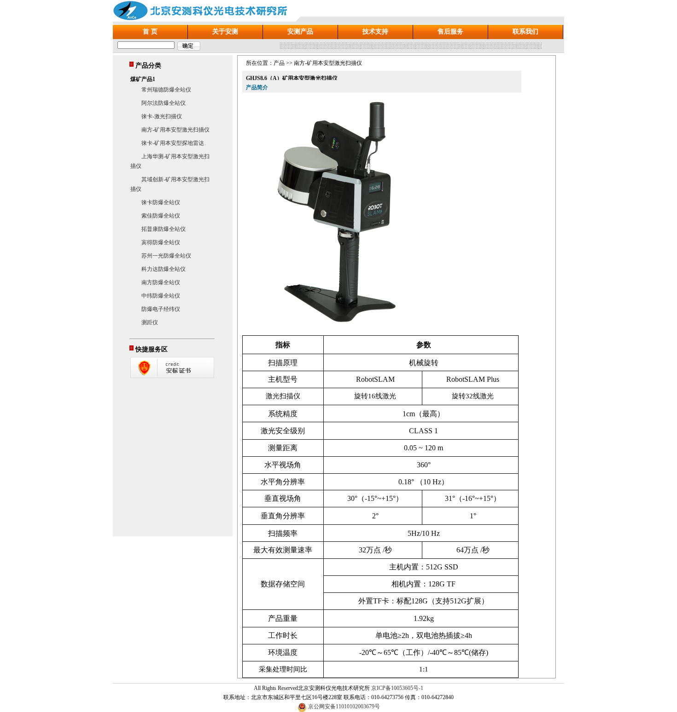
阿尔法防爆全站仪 (163, 103)
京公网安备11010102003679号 (344, 706)
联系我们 (525, 31)
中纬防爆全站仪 (160, 296)
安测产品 (300, 31)
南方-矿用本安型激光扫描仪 (175, 129)
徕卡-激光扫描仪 (161, 116)
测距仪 (149, 322)
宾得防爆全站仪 (160, 242)
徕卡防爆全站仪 (160, 202)
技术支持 (375, 31)
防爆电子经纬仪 (160, 309)
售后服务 (450, 31)
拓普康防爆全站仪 (163, 229)
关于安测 (225, 31)
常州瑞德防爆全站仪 (166, 89)
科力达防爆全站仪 (163, 269)
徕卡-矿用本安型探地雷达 (172, 143)
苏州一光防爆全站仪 (166, 256)
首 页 (150, 31)
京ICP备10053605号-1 (397, 688)
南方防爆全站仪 (160, 282)
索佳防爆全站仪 (160, 215)
